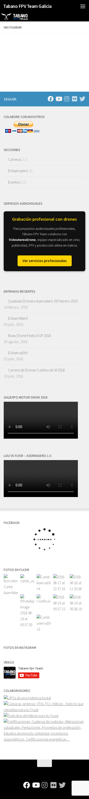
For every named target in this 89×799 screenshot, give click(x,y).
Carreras (14, 159)
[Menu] (83, 6)
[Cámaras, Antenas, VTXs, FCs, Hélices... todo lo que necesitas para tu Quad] (44, 709)
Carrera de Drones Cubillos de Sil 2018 (36, 370)
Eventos (14, 182)
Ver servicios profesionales (44, 260)
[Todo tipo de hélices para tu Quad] (31, 715)
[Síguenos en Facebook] (51, 99)
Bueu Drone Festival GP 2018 (29, 335)
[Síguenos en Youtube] (59, 99)
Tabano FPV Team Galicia (27, 6)
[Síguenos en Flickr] (74, 99)
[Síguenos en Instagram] (66, 99)
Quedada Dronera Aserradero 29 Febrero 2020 (43, 301)
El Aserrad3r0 (18, 352)
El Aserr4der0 (17, 318)
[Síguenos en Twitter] (82, 99)
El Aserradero (18, 170)
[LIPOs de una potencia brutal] (27, 698)
